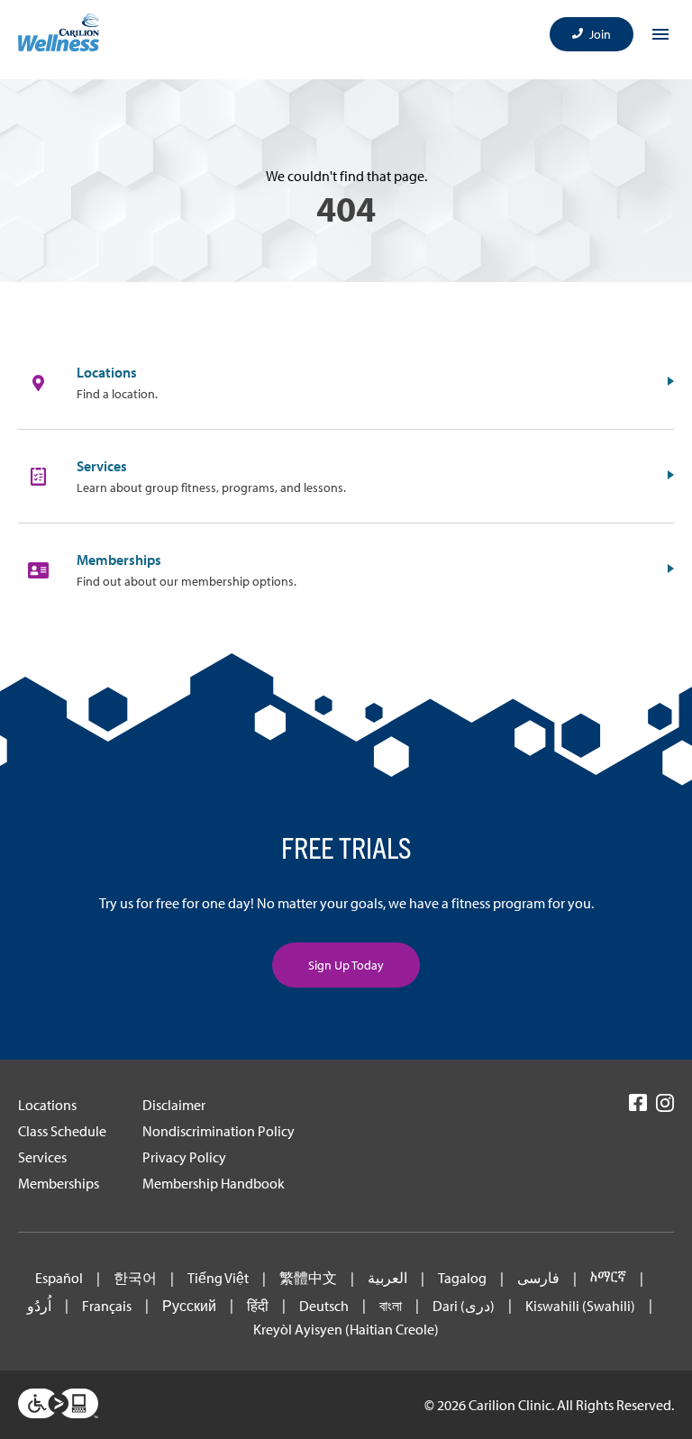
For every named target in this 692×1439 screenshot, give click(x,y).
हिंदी (258, 1306)
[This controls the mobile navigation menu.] (660, 34)
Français (107, 1306)
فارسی (538, 1278)
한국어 (135, 1278)
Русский (189, 1306)
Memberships (58, 1183)
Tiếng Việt (218, 1278)
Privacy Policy (184, 1157)
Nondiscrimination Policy (218, 1131)
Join (600, 34)
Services (42, 1157)
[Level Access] (58, 1405)
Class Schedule (62, 1131)
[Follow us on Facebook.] (638, 1108)
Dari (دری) (463, 1306)
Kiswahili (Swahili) (580, 1306)
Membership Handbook (213, 1183)
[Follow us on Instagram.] (665, 1109)
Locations (47, 1105)
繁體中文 (308, 1278)
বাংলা (390, 1306)
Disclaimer (173, 1105)
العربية (387, 1278)
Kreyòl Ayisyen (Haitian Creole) (346, 1329)
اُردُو (39, 1306)
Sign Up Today (346, 965)
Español (59, 1278)
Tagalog (462, 1278)
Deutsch (324, 1306)
